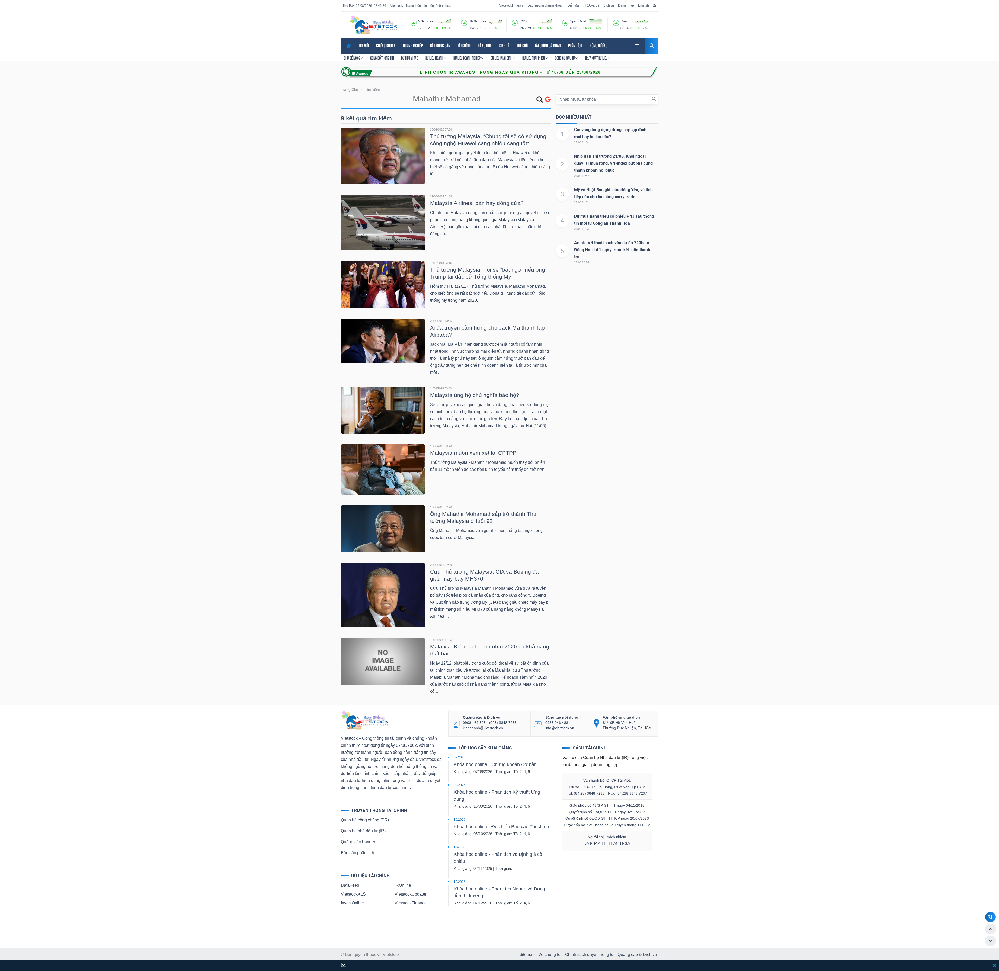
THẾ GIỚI (522, 45)
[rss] (654, 5)
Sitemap (527, 954)
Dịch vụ (608, 5)
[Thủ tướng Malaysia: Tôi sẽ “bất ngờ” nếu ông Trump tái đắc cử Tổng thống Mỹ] (383, 284)
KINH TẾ (504, 45)
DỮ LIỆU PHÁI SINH (502, 58)
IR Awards (592, 5)
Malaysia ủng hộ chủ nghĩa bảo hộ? (474, 395)
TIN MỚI (363, 45)
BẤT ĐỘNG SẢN (440, 45)
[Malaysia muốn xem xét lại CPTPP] (383, 469)
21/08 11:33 (581, 228)
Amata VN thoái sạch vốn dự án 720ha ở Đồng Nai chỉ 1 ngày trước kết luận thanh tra (612, 249)
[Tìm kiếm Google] (548, 99)
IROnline (403, 885)
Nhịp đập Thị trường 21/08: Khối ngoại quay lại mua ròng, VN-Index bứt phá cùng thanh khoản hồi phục (613, 163)
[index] (413, 22)
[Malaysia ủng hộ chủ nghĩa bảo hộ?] (383, 410)
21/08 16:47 (581, 175)
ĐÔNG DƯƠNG (598, 45)
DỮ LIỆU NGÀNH (434, 58)
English (643, 5)
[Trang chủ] (364, 720)
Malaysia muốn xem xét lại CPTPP (473, 453)
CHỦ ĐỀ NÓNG (352, 58)
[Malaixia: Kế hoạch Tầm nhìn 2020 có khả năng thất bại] (383, 661)
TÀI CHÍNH (464, 45)
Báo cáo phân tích (357, 853)
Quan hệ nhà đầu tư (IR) (363, 831)
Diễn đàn (574, 5)
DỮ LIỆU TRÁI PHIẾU (534, 58)
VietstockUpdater (410, 894)
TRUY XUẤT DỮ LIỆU (596, 58)
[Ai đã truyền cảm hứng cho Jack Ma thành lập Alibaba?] (383, 340)
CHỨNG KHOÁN (386, 45)
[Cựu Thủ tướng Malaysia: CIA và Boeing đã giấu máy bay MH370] (383, 595)
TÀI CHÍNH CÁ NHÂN (548, 45)
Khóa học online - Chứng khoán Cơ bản (495, 764)
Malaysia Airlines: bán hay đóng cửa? (477, 203)
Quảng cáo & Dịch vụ (637, 954)
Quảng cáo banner (358, 842)
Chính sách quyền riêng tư (589, 954)
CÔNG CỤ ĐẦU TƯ (565, 58)
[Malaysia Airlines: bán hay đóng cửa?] (383, 222)
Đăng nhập (626, 5)
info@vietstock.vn (559, 728)
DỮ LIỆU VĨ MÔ (409, 58)
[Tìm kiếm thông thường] (539, 100)
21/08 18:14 (581, 262)
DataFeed (350, 885)
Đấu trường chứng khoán (545, 5)
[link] (637, 45)
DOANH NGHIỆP (413, 45)
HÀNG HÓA (485, 45)
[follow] (343, 965)
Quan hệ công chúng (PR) (365, 820)
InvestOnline (352, 903)
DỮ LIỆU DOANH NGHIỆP (467, 58)
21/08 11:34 (581, 142)
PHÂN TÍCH (575, 45)
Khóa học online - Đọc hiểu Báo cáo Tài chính (501, 826)
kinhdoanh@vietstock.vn (483, 728)
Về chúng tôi (549, 954)
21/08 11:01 (581, 202)
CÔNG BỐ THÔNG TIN (382, 58)
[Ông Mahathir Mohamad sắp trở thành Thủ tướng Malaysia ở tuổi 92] (383, 528)
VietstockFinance (511, 5)
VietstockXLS (353, 894)
